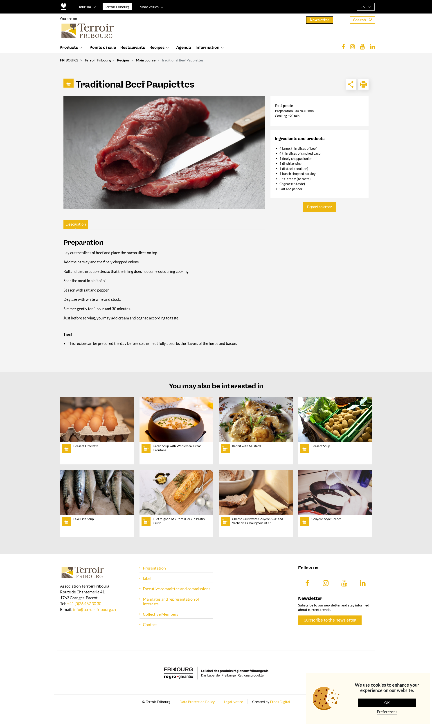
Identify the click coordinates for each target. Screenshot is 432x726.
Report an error (319, 207)
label (147, 578)
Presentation (154, 568)
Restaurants (132, 47)
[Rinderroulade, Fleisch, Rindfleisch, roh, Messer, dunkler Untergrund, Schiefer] (164, 152)
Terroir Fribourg (98, 60)
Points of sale (103, 47)
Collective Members (160, 614)
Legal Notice (233, 701)
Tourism (85, 7)
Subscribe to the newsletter (330, 620)
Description (76, 224)
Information (207, 47)
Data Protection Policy (197, 701)
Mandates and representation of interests (171, 601)
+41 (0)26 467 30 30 (84, 603)
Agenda (183, 47)
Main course (146, 60)
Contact (150, 624)
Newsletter (319, 20)
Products (69, 47)
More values (149, 7)
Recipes (156, 47)
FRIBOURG (69, 60)
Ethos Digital (280, 701)
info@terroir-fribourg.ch (94, 609)
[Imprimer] (363, 84)
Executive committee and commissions (176, 588)
